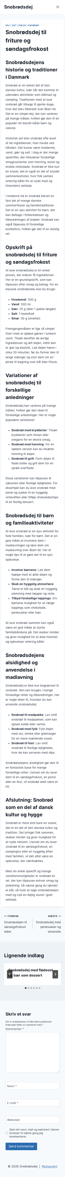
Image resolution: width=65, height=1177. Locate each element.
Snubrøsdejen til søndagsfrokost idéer (15, 924)
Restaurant (49, 1166)
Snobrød (33, 25)
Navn (12, 1086)
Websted (13, 1120)
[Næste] (55, 974)
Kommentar (15, 1029)
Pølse (22, 25)
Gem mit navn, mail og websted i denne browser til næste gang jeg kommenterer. (34, 1133)
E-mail (12, 1103)
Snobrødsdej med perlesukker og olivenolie (48, 924)
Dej (8, 25)
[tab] (26, 988)
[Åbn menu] (57, 7)
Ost (14, 25)
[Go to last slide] (9, 974)
